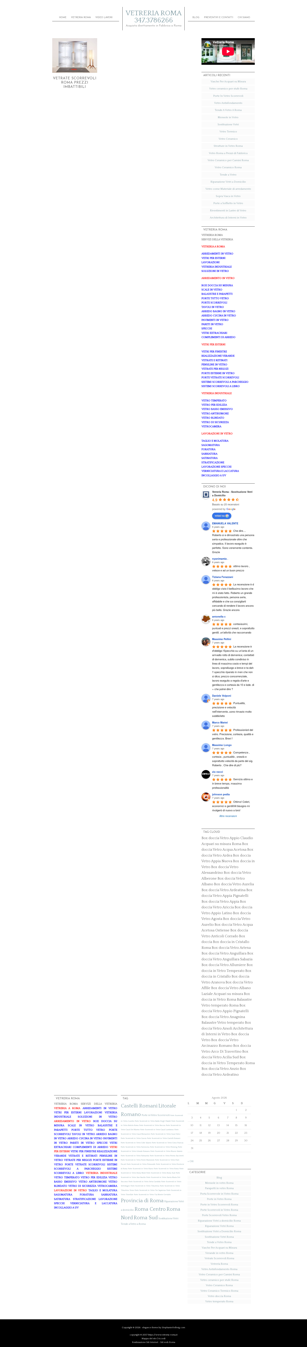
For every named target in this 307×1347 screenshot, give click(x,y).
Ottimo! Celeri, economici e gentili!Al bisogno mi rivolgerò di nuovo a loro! (231, 806)
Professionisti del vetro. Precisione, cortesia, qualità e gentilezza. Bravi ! (233, 734)
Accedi (161, 1338)
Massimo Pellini (221, 639)
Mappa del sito (149, 1338)
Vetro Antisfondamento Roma (219, 1269)
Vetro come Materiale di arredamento (228, 188)
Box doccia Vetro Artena (231, 948)
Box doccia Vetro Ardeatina (223, 890)
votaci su (220, 515)
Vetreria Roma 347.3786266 (154, 17)
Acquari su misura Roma (221, 844)
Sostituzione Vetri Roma (219, 1236)
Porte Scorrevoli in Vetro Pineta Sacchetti (167, 1156)
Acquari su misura (228, 994)
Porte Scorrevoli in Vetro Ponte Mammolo (137, 1160)
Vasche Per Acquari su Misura (228, 81)
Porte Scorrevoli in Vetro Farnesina (135, 1147)
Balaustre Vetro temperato (222, 1023)
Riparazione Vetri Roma (219, 1226)
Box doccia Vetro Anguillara (223, 953)
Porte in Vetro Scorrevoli (156, 1115)
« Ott (190, 1161)
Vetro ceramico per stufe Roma (228, 88)
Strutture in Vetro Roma (228, 145)
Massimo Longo (222, 745)
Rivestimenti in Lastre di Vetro (228, 210)
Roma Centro (150, 1209)
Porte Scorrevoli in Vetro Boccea (152, 1125)
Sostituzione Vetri (228, 124)
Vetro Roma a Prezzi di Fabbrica (228, 153)
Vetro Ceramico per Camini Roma (228, 160)
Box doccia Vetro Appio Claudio (227, 838)
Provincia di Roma (142, 1201)
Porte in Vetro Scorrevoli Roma (219, 1204)
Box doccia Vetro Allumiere (223, 965)
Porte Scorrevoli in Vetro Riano (140, 1169)
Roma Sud (146, 1218)
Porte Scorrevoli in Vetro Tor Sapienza (150, 1190)
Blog (219, 1177)
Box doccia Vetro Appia (220, 902)
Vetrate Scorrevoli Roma (219, 1258)
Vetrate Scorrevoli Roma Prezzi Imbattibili (74, 83)
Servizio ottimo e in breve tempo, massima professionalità (232, 783)
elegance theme (150, 1327)
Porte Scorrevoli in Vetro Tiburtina (145, 1186)
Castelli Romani (139, 1106)
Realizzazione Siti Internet (145, 1342)
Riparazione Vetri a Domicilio (228, 181)
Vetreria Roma (219, 1263)
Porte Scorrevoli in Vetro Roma (166, 1169)
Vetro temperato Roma (219, 1301)
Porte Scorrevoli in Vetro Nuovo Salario (166, 1151)
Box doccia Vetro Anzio (220, 1069)
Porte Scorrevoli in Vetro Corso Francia (167, 1143)
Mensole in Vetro (228, 117)
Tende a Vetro (228, 174)
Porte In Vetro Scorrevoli (228, 95)
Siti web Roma (167, 1342)
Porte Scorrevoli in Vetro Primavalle (141, 1164)
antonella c (219, 616)
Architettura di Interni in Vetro (228, 217)
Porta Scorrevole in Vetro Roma (219, 1193)
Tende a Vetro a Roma (133, 1224)
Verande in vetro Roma (219, 1253)
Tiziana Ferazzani (222, 577)
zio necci (217, 771)
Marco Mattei (220, 722)
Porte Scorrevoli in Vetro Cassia (133, 1138)
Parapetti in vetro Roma (219, 1188)
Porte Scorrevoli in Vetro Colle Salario (136, 1143)
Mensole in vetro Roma (219, 1182)
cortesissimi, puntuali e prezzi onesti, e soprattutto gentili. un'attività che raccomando (233, 628)
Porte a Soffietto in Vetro (228, 203)
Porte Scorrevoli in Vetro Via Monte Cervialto (152, 1195)
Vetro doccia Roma (219, 1296)
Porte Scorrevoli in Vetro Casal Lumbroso (157, 1130)
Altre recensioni (228, 816)
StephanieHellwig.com (173, 1327)
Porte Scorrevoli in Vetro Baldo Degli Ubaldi (153, 1121)
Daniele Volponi (221, 695)
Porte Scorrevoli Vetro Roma (219, 1215)
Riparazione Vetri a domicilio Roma (219, 1220)
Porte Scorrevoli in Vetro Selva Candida (145, 1182)
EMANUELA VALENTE (225, 523)
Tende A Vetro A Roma (228, 110)
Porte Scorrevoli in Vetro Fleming (163, 1147)
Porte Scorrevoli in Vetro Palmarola (135, 1156)
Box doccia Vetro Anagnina (223, 1017)
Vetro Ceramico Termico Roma (219, 1290)
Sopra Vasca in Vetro (228, 196)
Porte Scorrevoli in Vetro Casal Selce (165, 1134)
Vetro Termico (228, 131)
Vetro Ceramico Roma (228, 167)
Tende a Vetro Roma (219, 1242)
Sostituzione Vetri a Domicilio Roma (219, 1231)
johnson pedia (221, 794)
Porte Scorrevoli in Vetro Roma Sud (160, 1173)
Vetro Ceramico (228, 138)
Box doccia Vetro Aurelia (234, 884)
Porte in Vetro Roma (219, 1199)
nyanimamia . (220, 558)
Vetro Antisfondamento (228, 103)
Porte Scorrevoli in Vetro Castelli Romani (163, 1138)
